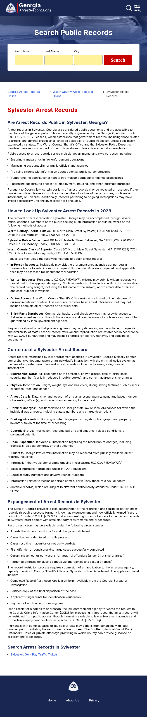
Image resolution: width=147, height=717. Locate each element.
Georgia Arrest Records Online (24, 94)
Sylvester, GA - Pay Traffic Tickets (34, 654)
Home (52, 700)
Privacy (94, 700)
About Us (72, 700)
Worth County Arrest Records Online (73, 94)
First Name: (23, 51)
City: (77, 51)
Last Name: (53, 51)
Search (118, 60)
